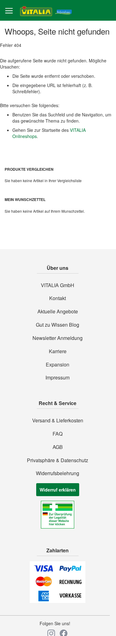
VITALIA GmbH (57, 285)
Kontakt (57, 298)
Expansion (57, 364)
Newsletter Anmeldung (57, 338)
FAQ (57, 433)
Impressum (57, 377)
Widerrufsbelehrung (57, 473)
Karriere (58, 351)
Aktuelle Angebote (57, 311)
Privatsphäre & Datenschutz (57, 460)
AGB (58, 447)
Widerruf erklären (58, 490)
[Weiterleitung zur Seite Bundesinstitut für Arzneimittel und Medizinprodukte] (57, 527)
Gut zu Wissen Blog (57, 324)
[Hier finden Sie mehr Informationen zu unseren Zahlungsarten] (57, 601)
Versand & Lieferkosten (57, 420)
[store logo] (46, 11)
